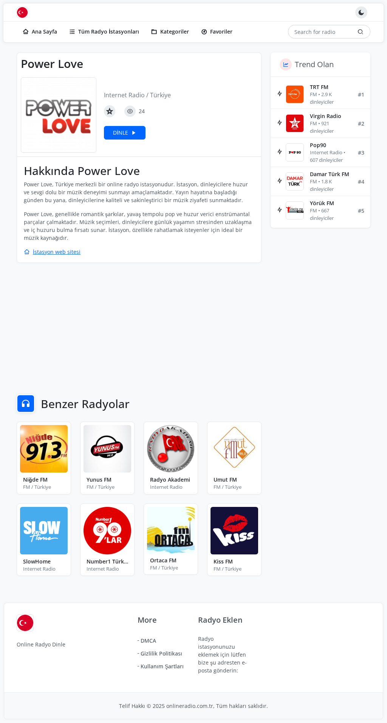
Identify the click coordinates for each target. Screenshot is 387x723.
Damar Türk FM (329, 174)
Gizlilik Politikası (161, 653)
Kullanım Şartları (162, 666)
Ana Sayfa (44, 31)
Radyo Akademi (170, 479)
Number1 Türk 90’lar (107, 561)
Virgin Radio (325, 116)
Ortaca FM (163, 560)
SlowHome (37, 561)
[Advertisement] (139, 323)
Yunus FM (99, 479)
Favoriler (221, 31)
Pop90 (318, 145)
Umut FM (225, 479)
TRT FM (319, 87)
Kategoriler (174, 31)
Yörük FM (322, 203)
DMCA (148, 640)
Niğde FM (35, 479)
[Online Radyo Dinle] (24, 12)
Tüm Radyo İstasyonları (108, 31)
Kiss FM (223, 561)
